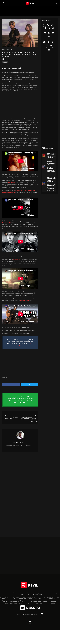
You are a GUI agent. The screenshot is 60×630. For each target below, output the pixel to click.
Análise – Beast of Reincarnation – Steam (52, 155)
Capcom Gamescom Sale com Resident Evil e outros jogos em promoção (51, 166)
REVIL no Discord (37, 594)
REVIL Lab (5, 62)
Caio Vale (7, 58)
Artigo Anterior (14, 414)
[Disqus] (20, 476)
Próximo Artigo (27, 414)
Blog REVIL (5, 377)
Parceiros (22, 594)
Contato (8, 593)
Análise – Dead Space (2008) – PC (11, 417)
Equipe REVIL (20, 593)
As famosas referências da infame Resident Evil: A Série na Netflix (29, 418)
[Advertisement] (20, 105)
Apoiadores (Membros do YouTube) (43, 593)
